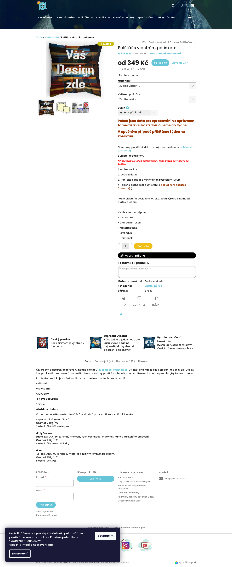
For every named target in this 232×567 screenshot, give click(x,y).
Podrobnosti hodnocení (165, 53)
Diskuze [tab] (143, 361)
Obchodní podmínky (128, 492)
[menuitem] (45, 17)
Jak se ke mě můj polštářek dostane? (132, 487)
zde (50, 545)
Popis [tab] (88, 361)
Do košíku (143, 246)
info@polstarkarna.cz (176, 478)
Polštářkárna (188, 42)
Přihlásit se (46, 505)
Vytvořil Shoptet (187, 562)
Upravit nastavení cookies (115, 562)
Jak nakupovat (125, 477)
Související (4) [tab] (104, 361)
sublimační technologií (113, 369)
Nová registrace (44, 511)
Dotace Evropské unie (129, 500)
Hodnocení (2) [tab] (125, 361)
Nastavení (20, 554)
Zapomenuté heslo (46, 515)
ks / (95, 478)
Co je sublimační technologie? (134, 481)
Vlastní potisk (153, 286)
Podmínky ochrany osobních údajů (136, 496)
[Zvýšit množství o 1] (131, 246)
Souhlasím (106, 536)
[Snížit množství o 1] (120, 246)
